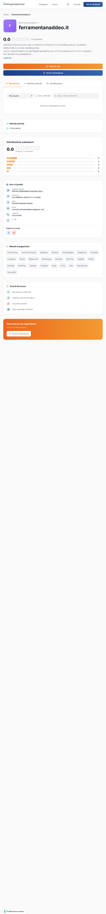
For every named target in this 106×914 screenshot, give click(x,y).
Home (6, 14)
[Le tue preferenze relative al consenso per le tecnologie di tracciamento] (14, 911)
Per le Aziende (93, 4)
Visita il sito (54, 66)
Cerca (55, 4)
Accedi (77, 4)
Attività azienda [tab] (34, 83)
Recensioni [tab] (14, 83)
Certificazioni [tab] (56, 83)
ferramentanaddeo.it (29, 23)
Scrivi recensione (54, 73)
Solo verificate (44, 96)
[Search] (68, 4)
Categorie (43, 4)
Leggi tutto (7, 58)
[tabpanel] (53, 100)
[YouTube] (14, 233)
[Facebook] (8, 233)
